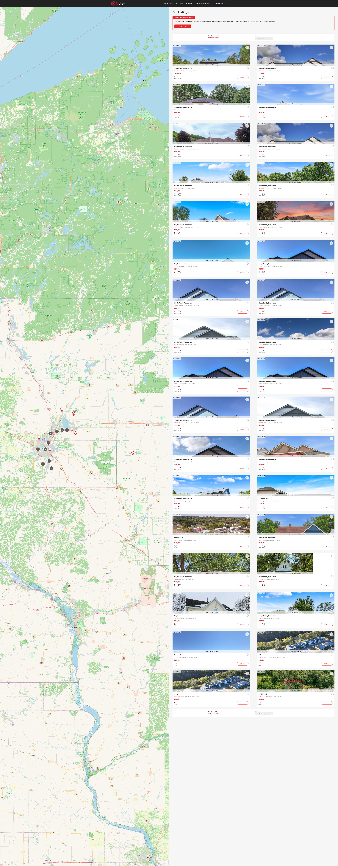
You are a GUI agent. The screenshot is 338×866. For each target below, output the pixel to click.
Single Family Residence (183, 68)
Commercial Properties (202, 3)
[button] (61, 409)
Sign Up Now (182, 26)
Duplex (176, 616)
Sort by (257, 35)
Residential (178, 655)
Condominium (264, 498)
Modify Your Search (213, 37)
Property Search (168, 3)
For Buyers (179, 3)
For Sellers (189, 3)
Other (261, 655)
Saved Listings (220, 3)
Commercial (178, 537)
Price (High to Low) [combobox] (261, 38)
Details (242, 77)
